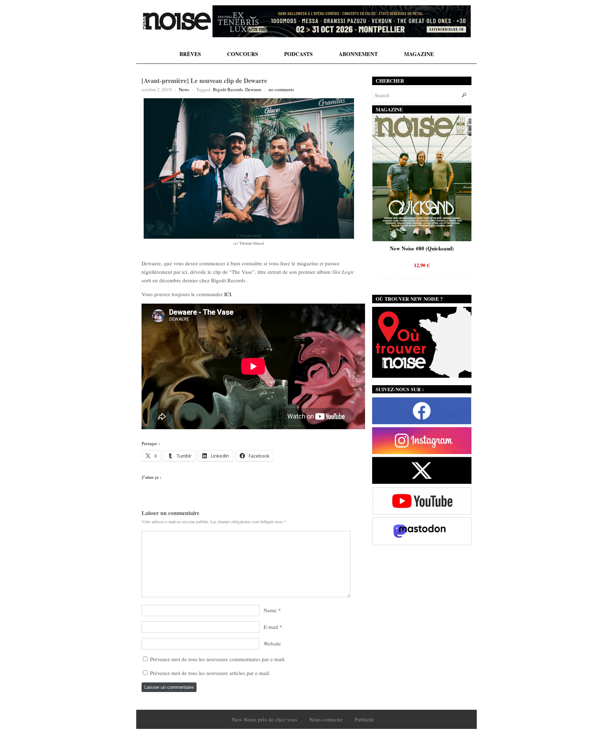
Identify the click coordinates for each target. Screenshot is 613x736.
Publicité (364, 719)
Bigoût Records (228, 89)
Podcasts (298, 54)
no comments (281, 89)
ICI (227, 294)
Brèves (190, 54)
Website (272, 643)
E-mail (271, 626)
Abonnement (358, 54)
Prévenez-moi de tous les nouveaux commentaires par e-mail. (218, 659)
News (184, 89)
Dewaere (253, 89)
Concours (242, 54)
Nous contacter (326, 719)
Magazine (419, 54)
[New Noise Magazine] (177, 21)
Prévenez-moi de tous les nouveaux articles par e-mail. (210, 672)
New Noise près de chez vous (264, 719)
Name (270, 610)
